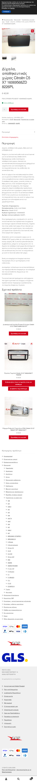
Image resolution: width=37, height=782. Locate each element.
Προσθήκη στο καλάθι (18, 109)
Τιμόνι (8, 589)
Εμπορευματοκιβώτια (11, 462)
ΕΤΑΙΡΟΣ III (11, 586)
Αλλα (8, 477)
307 (9, 512)
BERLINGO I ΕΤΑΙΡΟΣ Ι (14, 536)
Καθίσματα (9, 486)
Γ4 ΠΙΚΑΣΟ (11, 577)
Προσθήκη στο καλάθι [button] (18, 333)
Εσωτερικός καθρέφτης (13, 480)
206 (9, 501)
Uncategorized (8, 456)
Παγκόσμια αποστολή (11, 717)
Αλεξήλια (9, 474)
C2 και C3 (11, 548)
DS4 (9, 560)
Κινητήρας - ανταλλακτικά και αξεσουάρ (17, 601)
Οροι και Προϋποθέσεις (12, 713)
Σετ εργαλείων (8, 613)
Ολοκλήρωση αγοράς (11, 710)
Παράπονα (8, 720)
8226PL (18, 123)
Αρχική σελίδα (8, 20)
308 (9, 515)
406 (9, 524)
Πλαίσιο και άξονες (10, 607)
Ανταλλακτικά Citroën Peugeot (14, 686)
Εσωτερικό (17, 20)
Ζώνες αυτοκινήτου (12, 483)
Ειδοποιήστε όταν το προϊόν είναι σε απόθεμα (18, 383)
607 (9, 533)
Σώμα (5, 616)
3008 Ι (9, 507)
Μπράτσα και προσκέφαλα (14, 492)
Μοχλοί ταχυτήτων (12, 489)
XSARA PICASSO (13, 566)
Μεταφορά (8, 703)
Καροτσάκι (8, 700)
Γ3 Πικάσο (11, 572)
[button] (32, 31)
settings (12, 8)
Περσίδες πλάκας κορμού (14, 495)
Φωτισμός (9, 592)
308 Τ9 (10, 518)
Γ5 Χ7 (7, 22)
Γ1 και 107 (11, 569)
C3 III (9, 551)
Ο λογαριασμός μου (11, 706)
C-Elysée (10, 542)
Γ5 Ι (9, 580)
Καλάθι (28, 777)
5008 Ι (9, 530)
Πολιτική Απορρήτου (11, 689)
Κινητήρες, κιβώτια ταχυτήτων (13, 604)
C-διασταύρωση (13, 545)
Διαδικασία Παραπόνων (12, 693)
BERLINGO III (12, 539)
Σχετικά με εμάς (10, 727)
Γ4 (8, 575)
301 (9, 509)
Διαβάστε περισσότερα (18, 389)
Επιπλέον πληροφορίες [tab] (10, 137)
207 (9, 504)
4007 (9, 521)
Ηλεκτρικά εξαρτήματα (11, 595)
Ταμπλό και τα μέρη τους (14, 498)
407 (9, 527)
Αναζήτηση (18, 779)
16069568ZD (11, 123)
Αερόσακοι (9, 471)
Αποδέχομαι (6, 11)
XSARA (10, 563)
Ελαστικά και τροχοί (10, 459)
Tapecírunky (9, 468)
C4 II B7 (10, 554)
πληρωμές (7, 723)
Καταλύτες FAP (9, 598)
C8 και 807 (11, 557)
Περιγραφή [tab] (6, 132)
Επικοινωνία (8, 696)
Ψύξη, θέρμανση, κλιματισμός (13, 619)
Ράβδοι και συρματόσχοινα (13, 610)
